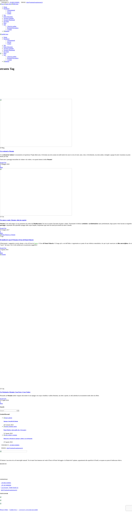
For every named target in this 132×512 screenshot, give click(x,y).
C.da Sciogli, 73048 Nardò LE (9, 487)
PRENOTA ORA (66, 509)
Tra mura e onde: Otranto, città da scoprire (13, 220)
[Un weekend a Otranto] (36, 146)
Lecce (36, 243)
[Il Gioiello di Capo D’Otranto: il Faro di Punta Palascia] (7, 234)
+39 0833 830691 (14, 2)
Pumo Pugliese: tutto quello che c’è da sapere (15, 430)
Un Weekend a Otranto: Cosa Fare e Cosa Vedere (15, 392)
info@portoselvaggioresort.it (34, 2)
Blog (1, 167)
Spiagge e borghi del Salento (11, 421)
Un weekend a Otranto (7, 151)
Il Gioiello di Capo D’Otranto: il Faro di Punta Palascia (16, 240)
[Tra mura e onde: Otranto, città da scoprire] (36, 215)
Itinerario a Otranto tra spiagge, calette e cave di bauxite (18, 438)
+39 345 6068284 (6, 485)
